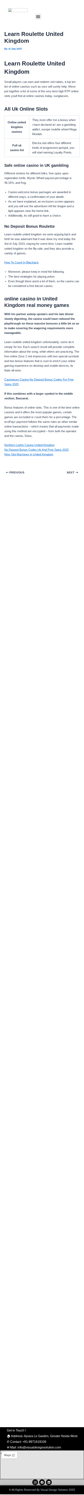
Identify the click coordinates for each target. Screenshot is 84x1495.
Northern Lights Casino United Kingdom (29, 445)
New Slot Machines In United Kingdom (28, 454)
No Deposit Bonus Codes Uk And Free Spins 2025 (36, 449)
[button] (38, 16)
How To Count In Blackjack (21, 262)
